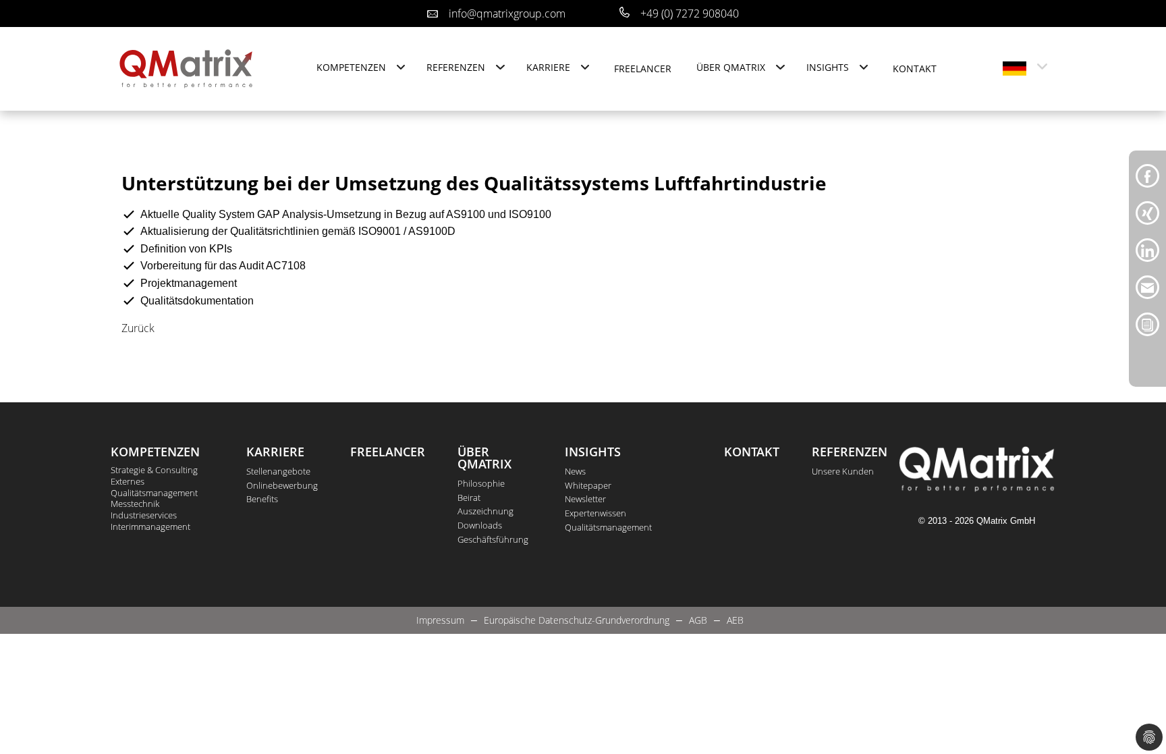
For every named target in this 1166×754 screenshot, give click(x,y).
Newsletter (585, 499)
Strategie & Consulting (154, 470)
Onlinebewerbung (282, 485)
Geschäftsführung (492, 539)
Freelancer (642, 68)
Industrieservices (144, 515)
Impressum (440, 620)
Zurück (138, 328)
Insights (827, 67)
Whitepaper (588, 485)
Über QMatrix (730, 67)
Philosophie (481, 483)
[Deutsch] (1014, 68)
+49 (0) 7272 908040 (689, 13)
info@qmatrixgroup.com (507, 13)
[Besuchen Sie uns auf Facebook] (1147, 174)
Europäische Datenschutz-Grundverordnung (576, 620)
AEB (735, 620)
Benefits (262, 499)
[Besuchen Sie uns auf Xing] (1147, 212)
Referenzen (455, 67)
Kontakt (915, 68)
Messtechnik (135, 504)
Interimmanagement (150, 527)
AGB (698, 620)
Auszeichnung (485, 511)
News (575, 471)
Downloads (479, 525)
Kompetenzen (351, 67)
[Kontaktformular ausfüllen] (1147, 323)
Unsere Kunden (843, 471)
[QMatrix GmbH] (186, 67)
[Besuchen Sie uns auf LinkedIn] (1147, 249)
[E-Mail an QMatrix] (1147, 286)
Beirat (468, 497)
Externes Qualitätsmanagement (154, 487)
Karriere (548, 67)
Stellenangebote (278, 471)
